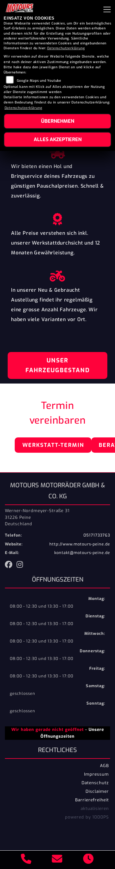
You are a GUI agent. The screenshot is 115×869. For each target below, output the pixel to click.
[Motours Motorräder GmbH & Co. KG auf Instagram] (21, 565)
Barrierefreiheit (92, 800)
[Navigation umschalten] (107, 9)
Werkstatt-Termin (53, 445)
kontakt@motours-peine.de (82, 552)
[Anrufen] (26, 860)
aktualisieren (95, 808)
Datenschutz (95, 782)
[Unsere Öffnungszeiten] (88, 860)
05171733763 (96, 535)
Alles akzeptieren (58, 139)
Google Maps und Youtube (39, 80)
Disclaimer (97, 791)
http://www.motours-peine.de (79, 544)
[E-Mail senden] (57, 860)
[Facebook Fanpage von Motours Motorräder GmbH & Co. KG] (11, 565)
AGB (104, 765)
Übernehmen (57, 121)
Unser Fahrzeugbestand (57, 365)
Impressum (96, 774)
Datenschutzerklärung (66, 48)
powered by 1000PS (87, 817)
